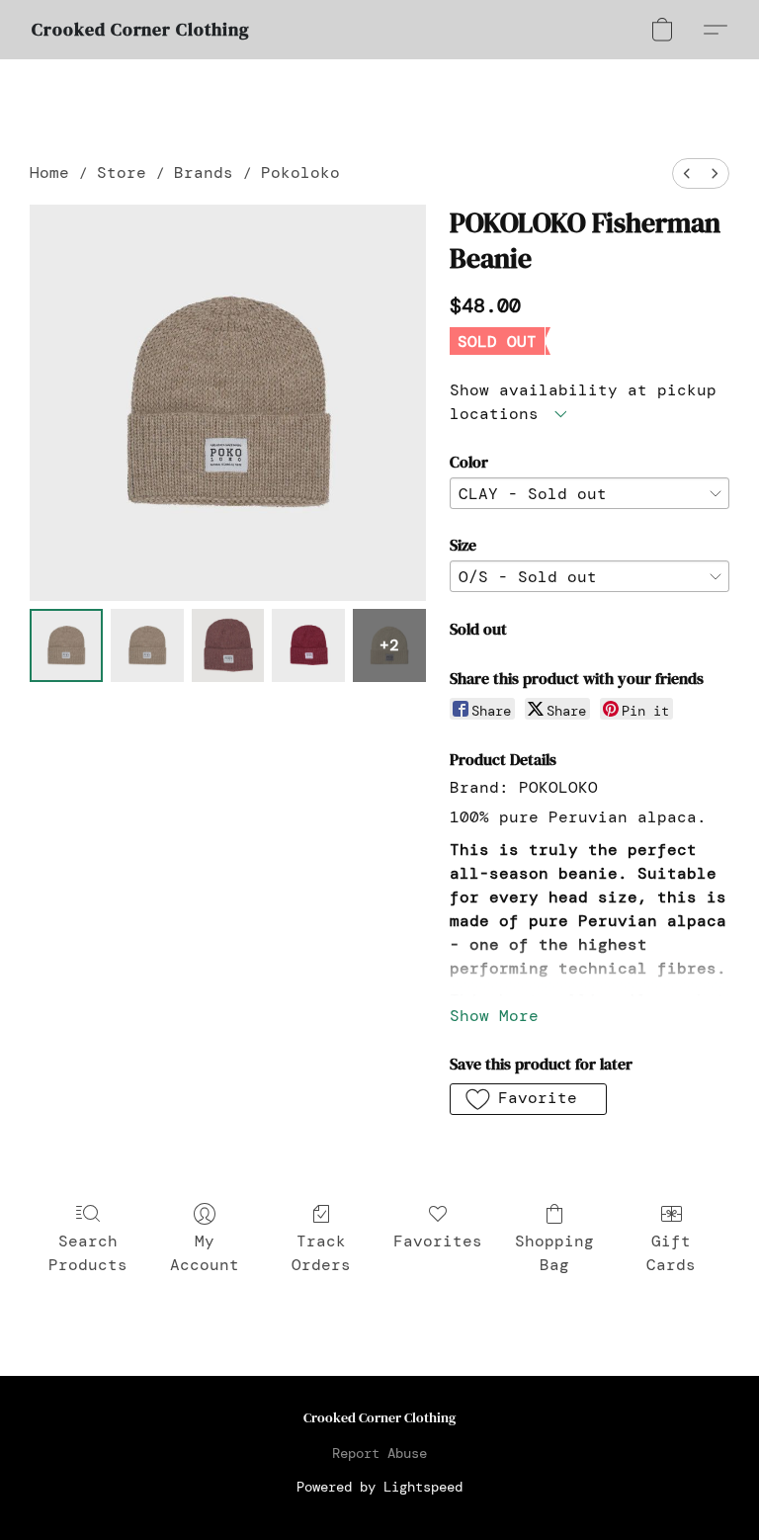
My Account (204, 1253)
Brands (203, 172)
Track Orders (321, 1253)
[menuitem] (687, 173)
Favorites (437, 1241)
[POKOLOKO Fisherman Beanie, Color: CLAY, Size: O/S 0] (66, 645)
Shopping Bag (554, 1253)
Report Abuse (379, 1453)
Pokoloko (300, 172)
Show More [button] (494, 1015)
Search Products (87, 1253)
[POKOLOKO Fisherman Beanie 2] (228, 645)
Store (121, 172)
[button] (140, 29)
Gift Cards (671, 1253)
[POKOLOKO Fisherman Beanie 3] (308, 645)
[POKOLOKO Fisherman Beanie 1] (147, 645)
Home (49, 172)
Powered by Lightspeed (379, 1487)
